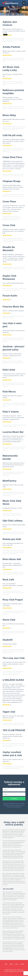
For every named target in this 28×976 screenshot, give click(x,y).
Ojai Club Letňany (13, 520)
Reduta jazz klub (12, 539)
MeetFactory (9, 480)
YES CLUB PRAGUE (14, 730)
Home (6, 964)
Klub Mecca (9, 391)
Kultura (11, 964)
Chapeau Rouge (11, 181)
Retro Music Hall (12, 559)
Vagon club (9, 711)
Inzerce (16, 964)
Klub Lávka (9, 369)
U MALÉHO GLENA (13, 680)
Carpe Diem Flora (12, 157)
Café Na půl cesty (12, 135)
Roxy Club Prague (13, 599)
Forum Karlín (10, 295)
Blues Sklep (9, 115)
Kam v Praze (10, 3)
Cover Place (9, 201)
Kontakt (22, 964)
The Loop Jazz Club (14, 658)
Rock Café (8, 579)
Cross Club (9, 225)
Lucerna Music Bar (13, 432)
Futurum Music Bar (13, 306)
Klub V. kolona (11, 411)
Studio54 (8, 639)
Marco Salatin (21, 971)
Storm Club (9, 619)
